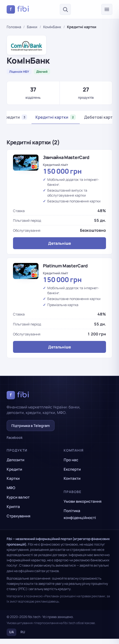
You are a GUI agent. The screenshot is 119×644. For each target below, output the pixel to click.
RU (22, 632)
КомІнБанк (52, 26)
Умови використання (83, 501)
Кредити (14, 469)
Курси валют (18, 497)
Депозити (15, 459)
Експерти (72, 469)
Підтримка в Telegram (30, 425)
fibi (19, 9)
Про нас (71, 459)
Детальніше (59, 243)
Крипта (13, 506)
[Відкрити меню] (106, 9)
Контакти (72, 478)
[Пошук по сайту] (65, 9)
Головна (14, 26)
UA (11, 632)
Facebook (15, 437)
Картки (13, 478)
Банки (32, 26)
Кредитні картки (54, 117)
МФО (11, 487)
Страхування (18, 515)
